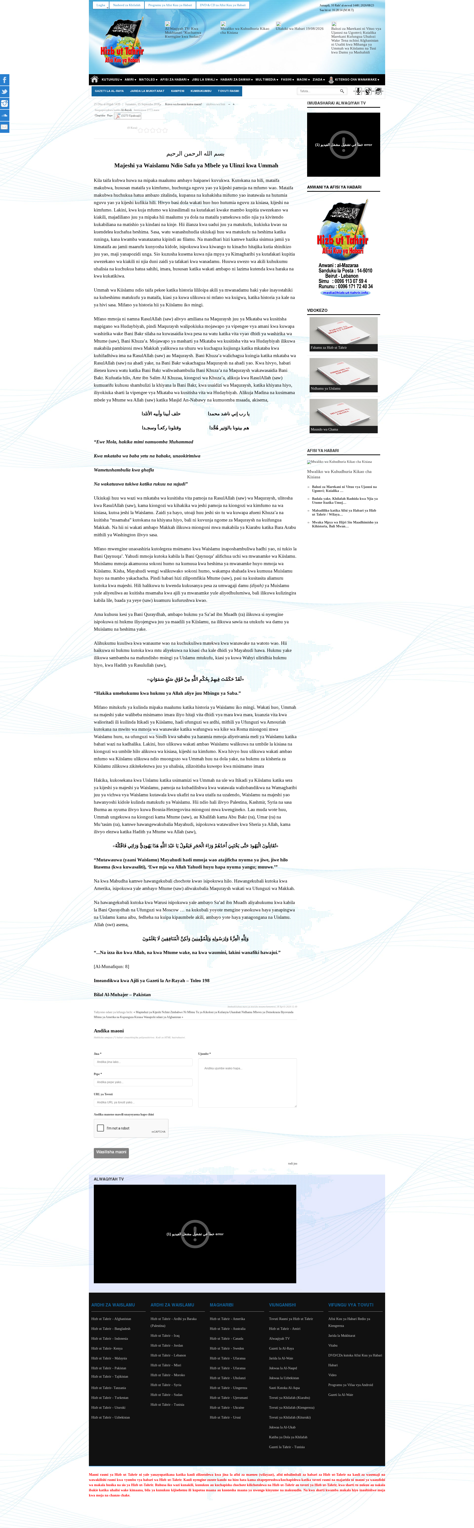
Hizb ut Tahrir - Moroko (168, 1375)
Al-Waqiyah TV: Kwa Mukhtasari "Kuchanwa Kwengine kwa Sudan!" (183, 32)
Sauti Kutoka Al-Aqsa (284, 1388)
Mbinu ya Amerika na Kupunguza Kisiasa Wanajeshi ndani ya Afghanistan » (138, 1017)
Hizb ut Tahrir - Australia (227, 1329)
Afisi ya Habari (323, 451)
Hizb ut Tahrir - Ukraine (227, 1407)
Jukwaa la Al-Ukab (282, 1427)
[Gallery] (377, 95)
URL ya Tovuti (103, 1094)
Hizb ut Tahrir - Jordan (167, 1345)
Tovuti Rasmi (228, 91)
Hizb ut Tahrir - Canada (226, 1338)
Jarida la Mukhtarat (147, 91)
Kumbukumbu (201, 91)
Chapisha (100, 115)
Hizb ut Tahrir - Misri (166, 1365)
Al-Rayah (126, 109)
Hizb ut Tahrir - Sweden (227, 1348)
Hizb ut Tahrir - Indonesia (109, 1338)
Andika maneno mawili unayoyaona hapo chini (124, 1114)
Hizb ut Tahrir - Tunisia (167, 1404)
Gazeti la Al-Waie (340, 1395)
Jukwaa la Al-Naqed (283, 1368)
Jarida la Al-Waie (281, 1358)
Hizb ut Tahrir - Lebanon (168, 1355)
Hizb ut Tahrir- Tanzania (108, 1388)
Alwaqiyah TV (279, 1338)
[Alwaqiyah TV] (368, 95)
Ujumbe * (204, 1054)
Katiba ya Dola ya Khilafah (288, 1437)
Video (332, 1375)
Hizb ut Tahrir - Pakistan (108, 1368)
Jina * (97, 1054)
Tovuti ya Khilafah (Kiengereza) (292, 1407)
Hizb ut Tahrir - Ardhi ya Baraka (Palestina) (174, 1322)
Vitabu (332, 1345)
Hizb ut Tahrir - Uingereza (228, 1388)
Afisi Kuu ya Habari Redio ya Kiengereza (349, 1322)
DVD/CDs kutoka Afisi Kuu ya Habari (355, 1355)
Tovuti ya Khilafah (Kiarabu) (289, 1398)
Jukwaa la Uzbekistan (284, 1378)
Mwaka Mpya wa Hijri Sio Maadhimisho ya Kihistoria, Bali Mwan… (345, 524)
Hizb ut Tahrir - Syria (166, 1385)
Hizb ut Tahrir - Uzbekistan (110, 1417)
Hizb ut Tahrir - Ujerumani (229, 1398)
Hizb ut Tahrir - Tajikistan (109, 1376)
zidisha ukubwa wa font (234, 103)
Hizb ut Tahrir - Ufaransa (227, 1358)
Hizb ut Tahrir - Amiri (284, 1329)
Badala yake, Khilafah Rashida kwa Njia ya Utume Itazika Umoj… (345, 500)
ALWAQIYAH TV (109, 1179)
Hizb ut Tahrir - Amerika (227, 1319)
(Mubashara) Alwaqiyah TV (336, 103)
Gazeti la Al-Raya (109, 91)
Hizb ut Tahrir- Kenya (106, 1348)
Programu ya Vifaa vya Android (350, 1385)
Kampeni (177, 91)
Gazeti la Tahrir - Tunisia (287, 1447)
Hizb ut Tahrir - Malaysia (109, 1358)
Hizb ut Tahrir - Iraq (165, 1335)
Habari (333, 1365)
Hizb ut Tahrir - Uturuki (108, 1407)
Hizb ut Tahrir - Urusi (225, 1417)
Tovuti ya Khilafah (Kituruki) (290, 1417)
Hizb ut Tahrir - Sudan (166, 1395)
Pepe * (98, 1074)
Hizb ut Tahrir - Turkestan (109, 1398)
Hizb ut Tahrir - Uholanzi (228, 1378)
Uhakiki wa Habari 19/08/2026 (300, 29)
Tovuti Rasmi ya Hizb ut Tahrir (291, 1319)
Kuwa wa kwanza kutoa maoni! (183, 104)
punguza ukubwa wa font (229, 103)
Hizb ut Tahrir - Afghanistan (111, 1319)
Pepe (110, 115)
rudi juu (292, 1163)
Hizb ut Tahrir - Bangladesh (110, 1329)
